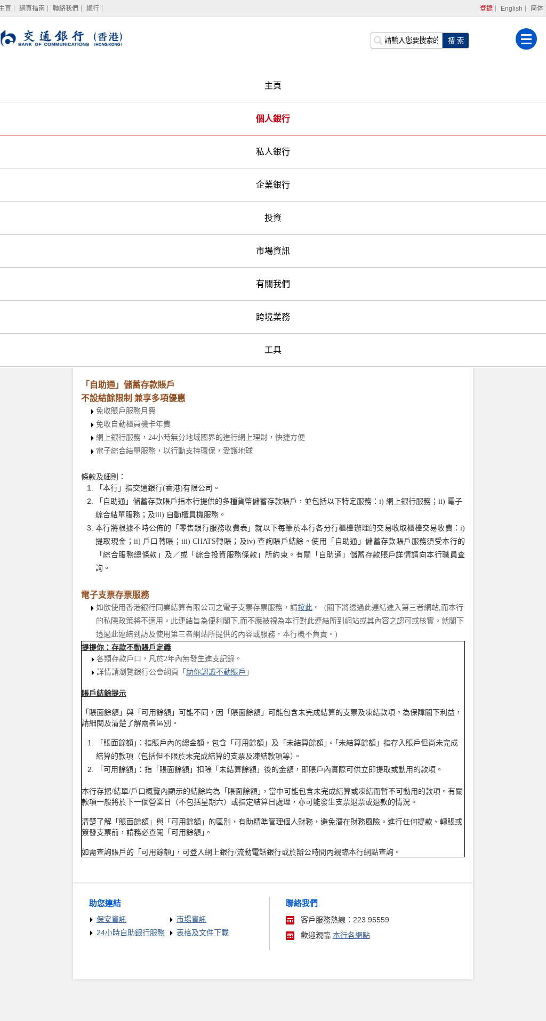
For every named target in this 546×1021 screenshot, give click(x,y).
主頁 (273, 85)
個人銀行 (273, 118)
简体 (537, 8)
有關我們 (273, 283)
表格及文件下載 (202, 932)
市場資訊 (273, 250)
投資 (273, 217)
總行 (92, 8)
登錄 (486, 8)
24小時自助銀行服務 (131, 932)
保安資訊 (111, 919)
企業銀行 (273, 184)
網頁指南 (32, 8)
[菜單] (526, 39)
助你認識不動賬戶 (216, 672)
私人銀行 (273, 151)
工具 (273, 350)
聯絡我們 (65, 8)
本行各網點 (351, 935)
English (512, 8)
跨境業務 (273, 316)
